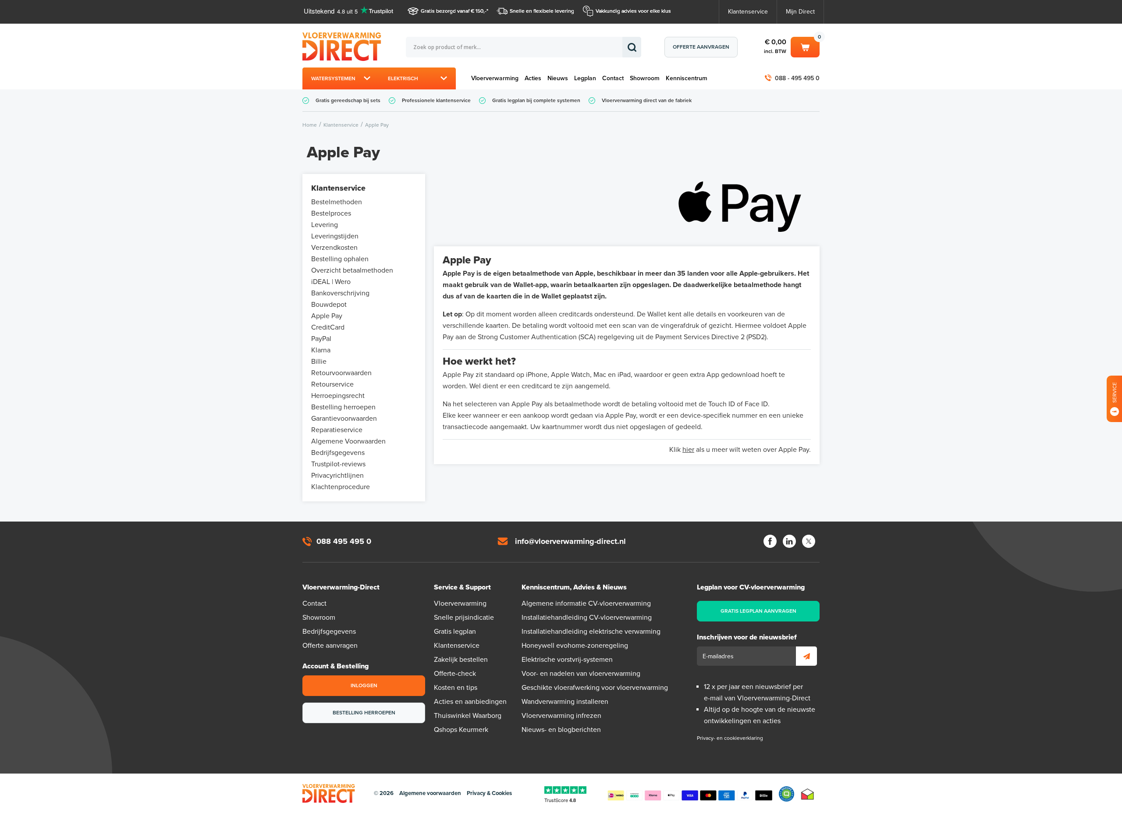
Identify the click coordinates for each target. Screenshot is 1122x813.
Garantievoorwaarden (344, 418)
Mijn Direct (800, 11)
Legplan (585, 78)
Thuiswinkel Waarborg (467, 715)
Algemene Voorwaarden (348, 441)
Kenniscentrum (686, 78)
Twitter (808, 541)
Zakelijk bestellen (461, 659)
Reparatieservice (336, 430)
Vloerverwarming (494, 78)
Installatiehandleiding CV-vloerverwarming (587, 617)
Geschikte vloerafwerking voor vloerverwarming (595, 687)
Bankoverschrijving (340, 293)
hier (688, 449)
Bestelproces (331, 213)
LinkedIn (789, 541)
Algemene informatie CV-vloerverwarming (586, 603)
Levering (324, 224)
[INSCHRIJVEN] (806, 656)
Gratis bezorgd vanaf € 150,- (453, 11)
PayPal (321, 338)
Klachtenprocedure (340, 487)
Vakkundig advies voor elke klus (633, 11)
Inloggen (364, 685)
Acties (533, 78)
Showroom (645, 78)
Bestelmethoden (336, 202)
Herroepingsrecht (338, 395)
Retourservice (332, 384)
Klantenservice (748, 11)
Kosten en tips (455, 687)
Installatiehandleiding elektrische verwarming (591, 631)
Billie (319, 361)
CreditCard (327, 327)
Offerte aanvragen (701, 47)
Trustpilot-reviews (338, 464)
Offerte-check (455, 673)
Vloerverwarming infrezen (561, 715)
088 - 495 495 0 (797, 78)
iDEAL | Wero (331, 281)
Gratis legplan (455, 631)
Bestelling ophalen (340, 259)
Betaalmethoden (690, 793)
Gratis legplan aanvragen (758, 611)
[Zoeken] (631, 47)
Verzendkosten (334, 247)
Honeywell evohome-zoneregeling (575, 645)
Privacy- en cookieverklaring (730, 738)
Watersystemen (333, 78)
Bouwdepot (329, 304)
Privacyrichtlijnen (337, 475)
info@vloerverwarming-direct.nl (570, 541)
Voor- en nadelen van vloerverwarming (581, 673)
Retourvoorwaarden (341, 373)
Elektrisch (403, 78)
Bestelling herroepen (343, 407)
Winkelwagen (805, 45)
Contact (613, 78)
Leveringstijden (335, 236)
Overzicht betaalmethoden (352, 270)
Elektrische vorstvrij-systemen (567, 659)
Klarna (320, 350)
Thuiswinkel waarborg (807, 794)
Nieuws (557, 78)
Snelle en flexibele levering (542, 11)
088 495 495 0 (343, 541)
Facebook (770, 541)
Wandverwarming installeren (565, 701)
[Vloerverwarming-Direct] (344, 46)
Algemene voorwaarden (430, 793)
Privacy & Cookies (489, 793)
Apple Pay (326, 316)
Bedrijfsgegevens (338, 452)
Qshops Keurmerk (461, 729)
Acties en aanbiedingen (470, 701)
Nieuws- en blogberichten (561, 729)
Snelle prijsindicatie (464, 617)
